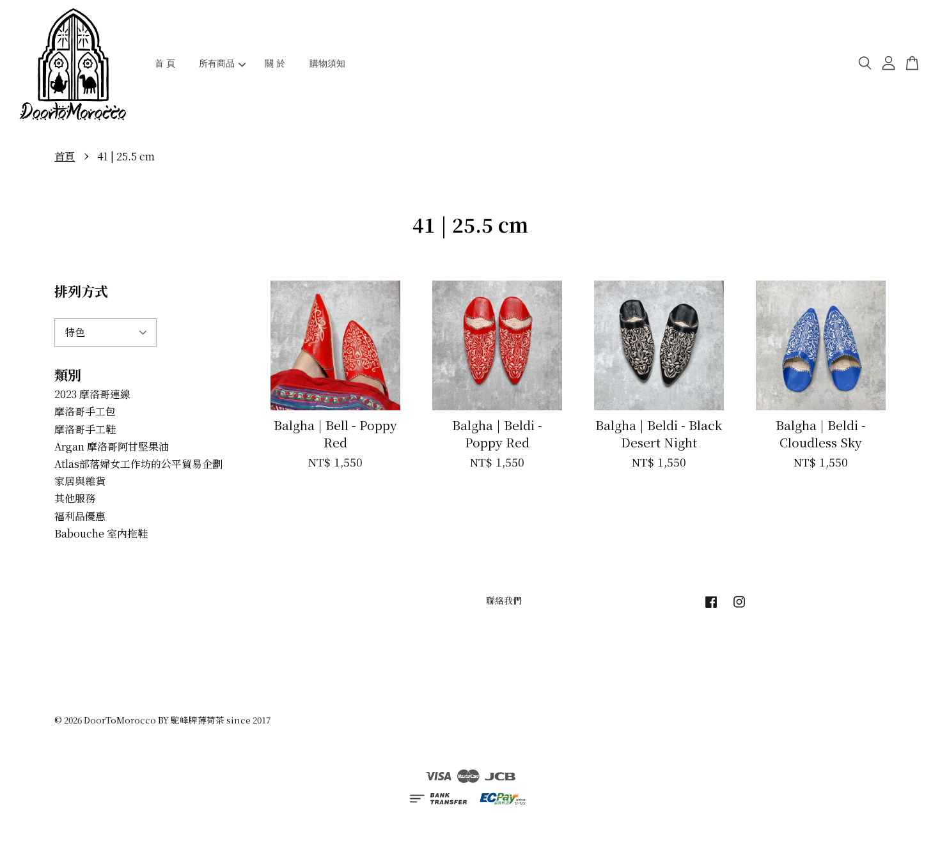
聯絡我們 (504, 600)
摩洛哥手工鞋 (85, 429)
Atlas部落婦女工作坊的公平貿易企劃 (138, 463)
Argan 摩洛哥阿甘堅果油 (111, 446)
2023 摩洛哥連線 (92, 394)
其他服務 (74, 498)
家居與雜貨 (80, 481)
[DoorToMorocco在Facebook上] (711, 607)
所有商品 (217, 63)
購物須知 (327, 63)
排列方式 (81, 290)
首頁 (64, 156)
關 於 (275, 63)
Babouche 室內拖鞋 (101, 533)
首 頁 (165, 63)
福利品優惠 (80, 516)
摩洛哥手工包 (85, 411)
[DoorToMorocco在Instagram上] (739, 607)
